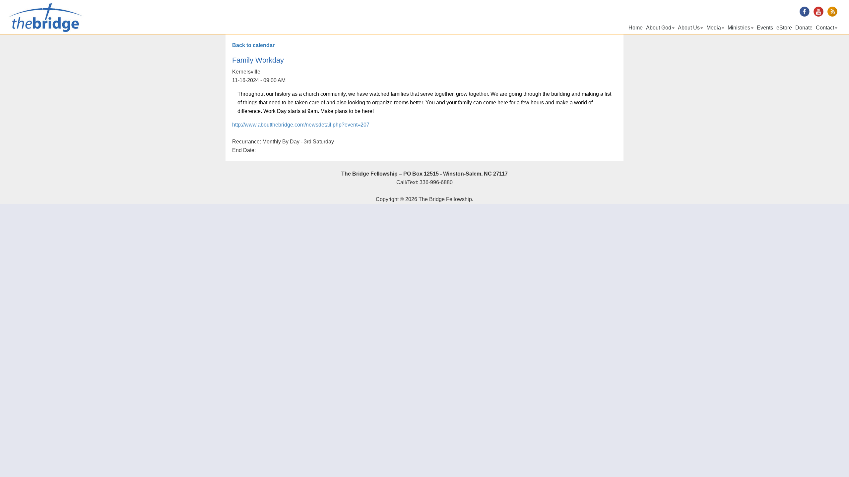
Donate (804, 27)
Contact (825, 27)
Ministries (739, 27)
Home (635, 27)
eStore (784, 27)
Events (765, 27)
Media (713, 27)
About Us (689, 27)
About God (658, 27)
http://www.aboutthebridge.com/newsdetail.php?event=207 (300, 125)
